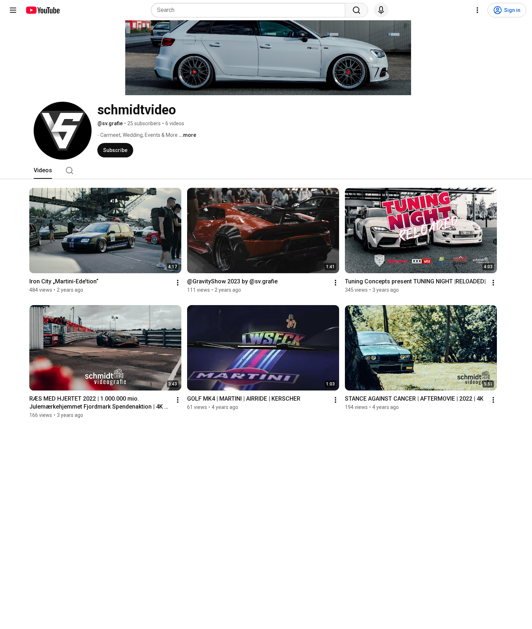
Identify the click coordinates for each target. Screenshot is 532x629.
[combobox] (250, 10)
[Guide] (13, 10)
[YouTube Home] (42, 10)
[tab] (43, 170)
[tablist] (266, 170)
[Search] (356, 10)
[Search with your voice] (381, 10)
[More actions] (177, 282)
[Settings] (477, 10)
